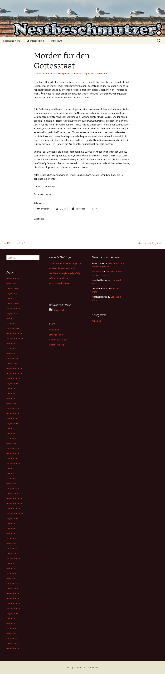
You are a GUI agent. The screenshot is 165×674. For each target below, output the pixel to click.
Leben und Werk (11, 40)
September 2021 (14, 308)
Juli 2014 (10, 618)
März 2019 (11, 403)
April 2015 (11, 573)
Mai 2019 (10, 398)
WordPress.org (56, 344)
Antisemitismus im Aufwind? (62, 268)
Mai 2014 (10, 623)
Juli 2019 (10, 388)
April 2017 (11, 478)
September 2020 (14, 338)
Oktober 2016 (13, 508)
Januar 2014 (12, 643)
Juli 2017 (10, 468)
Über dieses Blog (35, 40)
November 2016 (14, 503)
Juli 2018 (10, 428)
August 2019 (12, 383)
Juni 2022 (10, 298)
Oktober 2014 (13, 603)
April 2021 (11, 323)
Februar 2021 (12, 328)
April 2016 (11, 538)
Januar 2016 (12, 553)
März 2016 (11, 543)
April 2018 (11, 438)
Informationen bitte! (58, 278)
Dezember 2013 (14, 648)
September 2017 (14, 463)
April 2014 (11, 628)
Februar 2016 (12, 548)
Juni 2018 (10, 433)
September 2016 (14, 513)
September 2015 (14, 558)
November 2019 (14, 373)
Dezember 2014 (14, 593)
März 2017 (11, 483)
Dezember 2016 (14, 498)
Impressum (56, 40)
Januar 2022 (12, 303)
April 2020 (11, 348)
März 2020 (11, 353)
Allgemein (65, 73)
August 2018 (12, 423)
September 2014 (14, 608)
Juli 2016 (10, 523)
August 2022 (12, 293)
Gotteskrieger (82, 73)
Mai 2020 (10, 343)
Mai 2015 (10, 568)
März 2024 (11, 283)
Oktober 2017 (13, 458)
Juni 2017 (10, 473)
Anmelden (54, 329)
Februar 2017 (12, 488)
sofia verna (97, 271)
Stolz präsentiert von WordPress (82, 667)
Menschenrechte (99, 73)
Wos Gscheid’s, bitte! (59, 283)
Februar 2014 (12, 638)
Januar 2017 (12, 493)
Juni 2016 (10, 528)
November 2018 (14, 413)
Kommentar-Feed (57, 339)
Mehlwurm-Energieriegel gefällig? (65, 273)
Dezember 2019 (14, 368)
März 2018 (11, 443)
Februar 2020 (12, 358)
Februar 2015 (12, 583)
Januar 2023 (12, 288)
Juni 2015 (10, 563)
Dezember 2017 (14, 453)
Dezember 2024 (14, 278)
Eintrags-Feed (56, 334)
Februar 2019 (12, 408)
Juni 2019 (10, 393)
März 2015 (11, 578)
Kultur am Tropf (150, 243)
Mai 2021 (10, 318)
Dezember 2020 (14, 333)
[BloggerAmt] (58, 309)
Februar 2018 (12, 448)
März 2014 (11, 633)
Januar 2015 (12, 588)
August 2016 (12, 518)
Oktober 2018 (13, 418)
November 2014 (14, 598)
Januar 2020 (12, 363)
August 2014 (12, 613)
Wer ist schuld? (14, 243)
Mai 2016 (10, 533)
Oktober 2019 (13, 378)
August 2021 (12, 313)
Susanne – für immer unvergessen (65, 263)
